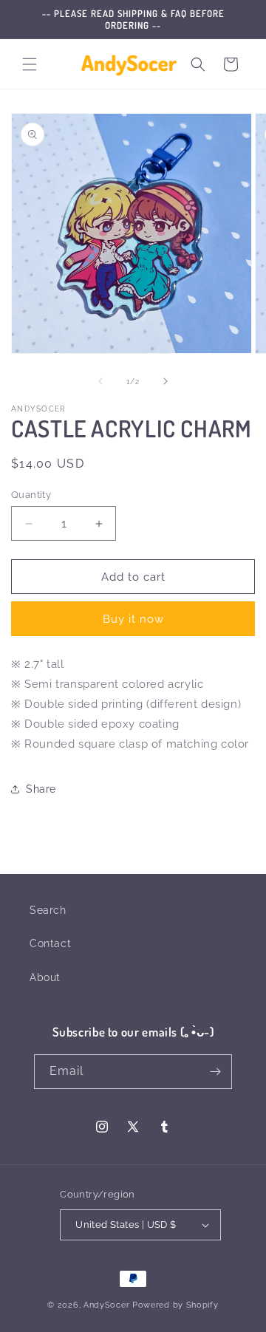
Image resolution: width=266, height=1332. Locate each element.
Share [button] (41, 789)
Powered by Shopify (175, 1305)
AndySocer (106, 1305)
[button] (29, 64)
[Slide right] (165, 381)
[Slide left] (100, 381)
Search (48, 910)
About (45, 977)
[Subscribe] (215, 1071)
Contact (50, 943)
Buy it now (133, 619)
